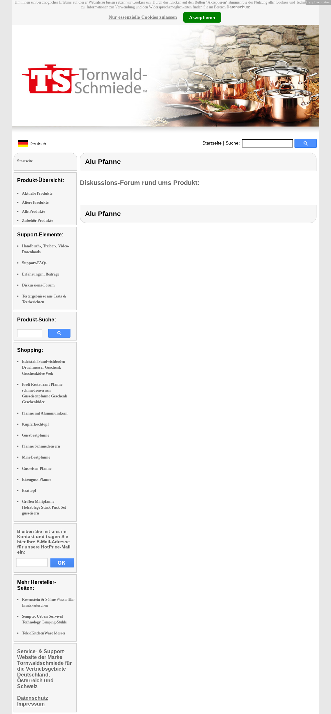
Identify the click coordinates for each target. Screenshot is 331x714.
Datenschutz (238, 7)
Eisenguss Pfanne (36, 479)
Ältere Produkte (35, 202)
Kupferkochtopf (35, 424)
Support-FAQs (34, 263)
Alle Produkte (33, 211)
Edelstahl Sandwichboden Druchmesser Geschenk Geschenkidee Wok (43, 367)
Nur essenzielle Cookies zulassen (143, 17)
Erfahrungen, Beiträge (40, 274)
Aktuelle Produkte (37, 193)
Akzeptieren (202, 17)
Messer (43, 633)
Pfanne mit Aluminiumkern (45, 413)
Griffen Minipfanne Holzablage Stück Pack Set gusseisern (44, 507)
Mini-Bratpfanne (36, 457)
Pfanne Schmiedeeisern (41, 446)
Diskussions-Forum (38, 285)
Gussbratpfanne (35, 435)
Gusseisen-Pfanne (36, 468)
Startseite (212, 143)
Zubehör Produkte (37, 220)
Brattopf (29, 490)
